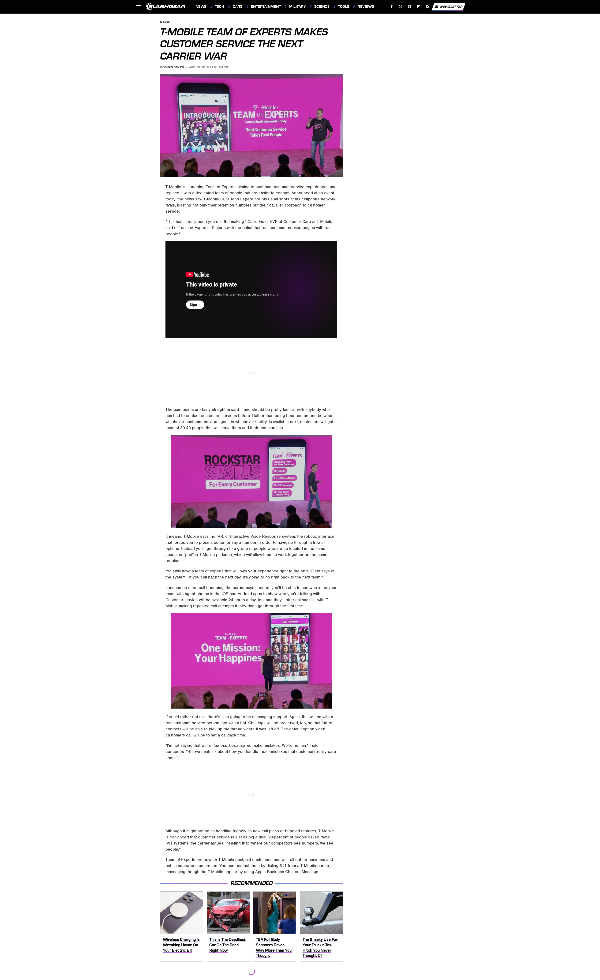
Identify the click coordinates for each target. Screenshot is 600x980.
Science (322, 6)
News (201, 6)
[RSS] (427, 6)
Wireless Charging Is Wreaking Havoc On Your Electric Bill (181, 944)
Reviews (366, 6)
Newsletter (451, 6)
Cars (237, 6)
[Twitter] (400, 6)
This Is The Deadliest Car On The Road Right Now (227, 944)
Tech (219, 6)
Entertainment (266, 6)
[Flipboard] (418, 6)
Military (297, 6)
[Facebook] (391, 6)
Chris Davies (174, 67)
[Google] (409, 6)
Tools (343, 6)
